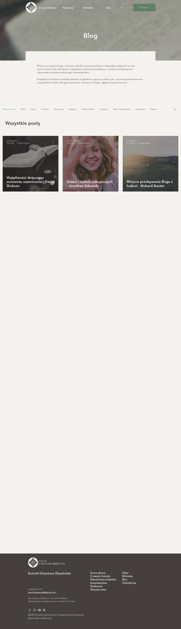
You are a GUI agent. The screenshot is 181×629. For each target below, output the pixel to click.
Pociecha (45, 109)
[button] (175, 109)
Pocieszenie (59, 109)
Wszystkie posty (9, 109)
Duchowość (140, 109)
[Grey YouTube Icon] (39, 610)
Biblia (23, 109)
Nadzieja (72, 109)
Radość (153, 109)
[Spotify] (44, 610)
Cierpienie (104, 109)
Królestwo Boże (87, 109)
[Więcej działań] (54, 141)
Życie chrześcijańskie (121, 109)
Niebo (33, 109)
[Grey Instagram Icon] (34, 610)
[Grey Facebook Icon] (30, 610)
